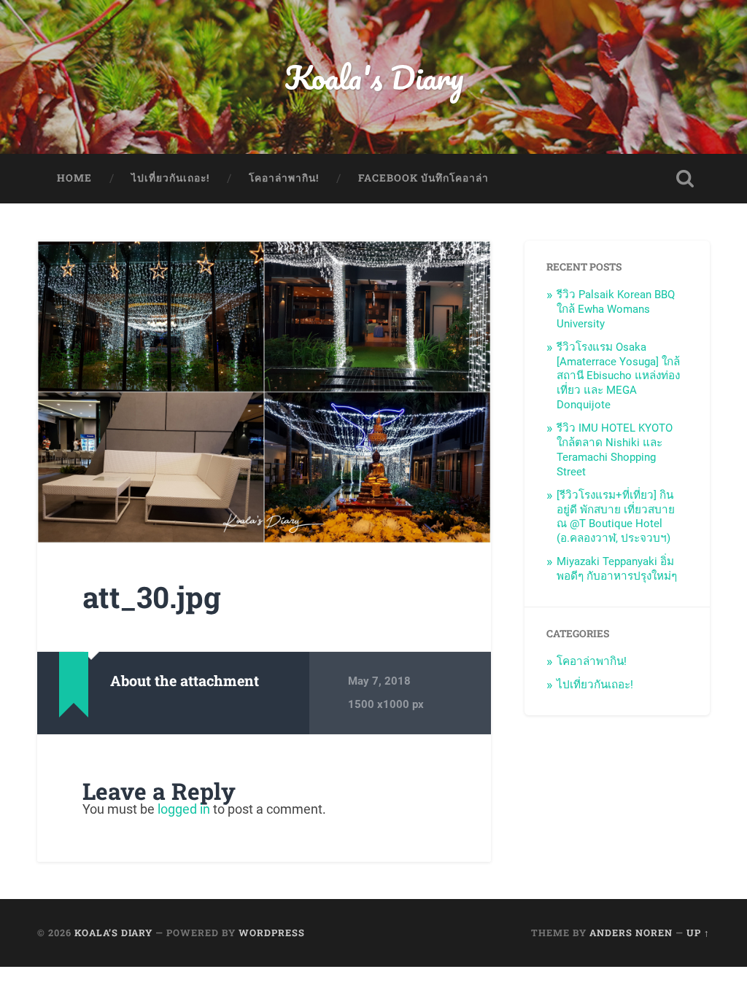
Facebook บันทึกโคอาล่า (423, 177)
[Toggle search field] (685, 178)
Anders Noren (631, 932)
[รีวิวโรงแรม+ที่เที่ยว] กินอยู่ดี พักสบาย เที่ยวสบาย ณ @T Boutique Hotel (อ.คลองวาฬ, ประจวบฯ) (616, 517)
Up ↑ (698, 932)
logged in (184, 809)
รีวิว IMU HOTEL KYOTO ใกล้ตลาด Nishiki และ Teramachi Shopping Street (615, 449)
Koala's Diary (374, 77)
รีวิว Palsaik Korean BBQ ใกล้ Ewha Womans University (616, 309)
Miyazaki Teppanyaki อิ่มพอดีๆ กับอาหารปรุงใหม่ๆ (617, 569)
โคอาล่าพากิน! (284, 177)
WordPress (272, 932)
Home (74, 177)
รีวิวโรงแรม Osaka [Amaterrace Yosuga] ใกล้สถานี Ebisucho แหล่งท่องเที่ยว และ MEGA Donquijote (618, 376)
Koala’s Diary (113, 932)
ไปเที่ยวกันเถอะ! (170, 177)
